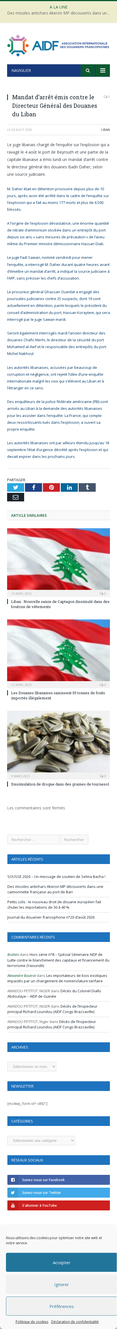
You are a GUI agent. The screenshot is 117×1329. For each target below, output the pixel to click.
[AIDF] (58, 44)
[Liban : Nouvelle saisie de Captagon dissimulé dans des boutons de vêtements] (58, 562)
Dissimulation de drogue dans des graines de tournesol (60, 784)
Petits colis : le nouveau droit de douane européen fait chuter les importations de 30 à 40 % (54, 904)
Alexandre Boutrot (21, 975)
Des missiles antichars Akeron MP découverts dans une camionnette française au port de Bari (60, 13)
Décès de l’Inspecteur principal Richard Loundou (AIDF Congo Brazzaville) (52, 1009)
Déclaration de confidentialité (75, 1321)
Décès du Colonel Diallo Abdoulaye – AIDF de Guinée (54, 993)
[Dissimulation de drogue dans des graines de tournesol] (58, 744)
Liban (105, 129)
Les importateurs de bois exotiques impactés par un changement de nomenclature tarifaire (57, 978)
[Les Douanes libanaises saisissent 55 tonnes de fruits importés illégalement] (58, 653)
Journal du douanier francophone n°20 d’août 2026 (51, 917)
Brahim (13, 954)
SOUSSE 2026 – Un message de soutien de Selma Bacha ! (56, 876)
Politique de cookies (32, 1321)
